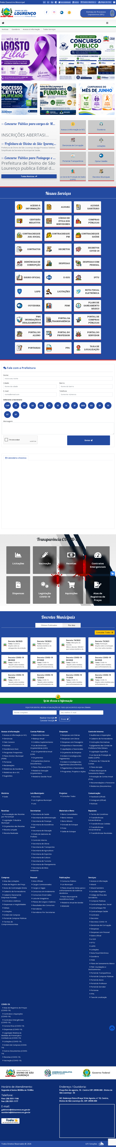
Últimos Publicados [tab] (49, 625)
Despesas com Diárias (70, 735)
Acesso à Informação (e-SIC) (15, 735)
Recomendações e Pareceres (102, 782)
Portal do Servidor (98, 987)
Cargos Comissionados (42, 884)
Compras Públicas (98, 901)
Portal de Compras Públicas (15, 918)
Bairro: (62, 383)
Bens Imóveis (67, 817)
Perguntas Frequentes (12, 752)
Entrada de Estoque (69, 824)
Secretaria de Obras (40, 843)
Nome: (6, 375)
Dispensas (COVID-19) (12, 1029)
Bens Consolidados (69, 814)
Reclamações (8, 765)
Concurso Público (68, 881)
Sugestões (7, 776)
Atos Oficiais (37, 881)
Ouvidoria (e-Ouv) (10, 749)
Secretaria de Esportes (42, 854)
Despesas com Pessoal (100, 932)
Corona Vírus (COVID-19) (13, 1026)
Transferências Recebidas (101, 833)
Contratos (94, 915)
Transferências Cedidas (100, 824)
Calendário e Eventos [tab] (16, 458)
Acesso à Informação (31, 29)
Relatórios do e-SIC (11, 772)
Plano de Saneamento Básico (102, 963)
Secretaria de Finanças (41, 821)
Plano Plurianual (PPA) (41, 767)
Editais (6, 908)
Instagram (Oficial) (98, 800)
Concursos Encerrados (41, 895)
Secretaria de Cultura (41, 857)
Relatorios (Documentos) (100, 786)
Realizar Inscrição (47, 718)
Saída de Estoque (68, 831)
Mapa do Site (105, 2)
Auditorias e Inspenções (100, 735)
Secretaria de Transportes (43, 847)
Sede (5, 796)
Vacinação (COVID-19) (12, 1060)
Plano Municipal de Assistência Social (68, 897)
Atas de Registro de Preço (14, 884)
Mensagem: (8, 421)
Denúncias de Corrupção (100, 925)
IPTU (92, 942)
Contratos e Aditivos (12, 901)
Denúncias (7, 738)
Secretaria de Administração (44, 817)
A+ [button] (44, 2)
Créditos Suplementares (42, 742)
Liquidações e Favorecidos (72, 749)
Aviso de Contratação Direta (15, 888)
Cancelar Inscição (47, 720)
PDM (92, 960)
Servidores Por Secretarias (43, 912)
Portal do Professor (98, 983)
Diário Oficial (95, 935)
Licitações (7, 911)
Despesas (94, 929)
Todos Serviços (49, 29)
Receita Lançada (10, 829)
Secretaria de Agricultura (42, 850)
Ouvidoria (16, 29)
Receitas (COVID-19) (11, 1057)
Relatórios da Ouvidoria (13, 769)
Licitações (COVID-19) (12, 1041)
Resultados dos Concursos (43, 905)
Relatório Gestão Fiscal (41, 776)
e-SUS (93, 939)
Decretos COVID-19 (98, 922)
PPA (92, 994)
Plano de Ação (96, 767)
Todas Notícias (28, 176)
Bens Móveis (66, 821)
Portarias (7, 762)
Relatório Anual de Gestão (72, 902)
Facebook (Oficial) (97, 796)
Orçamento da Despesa (71, 752)
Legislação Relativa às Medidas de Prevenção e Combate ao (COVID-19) (11, 1035)
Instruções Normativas (100, 742)
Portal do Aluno (97, 980)
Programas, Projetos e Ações (73, 771)
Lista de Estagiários (40, 898)
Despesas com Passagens (72, 742)
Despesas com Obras (70, 738)
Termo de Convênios (99, 814)
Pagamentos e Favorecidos (72, 768)
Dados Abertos (88, 2)
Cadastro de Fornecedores (101, 738)
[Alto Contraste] (55, 2)
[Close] (112, 451)
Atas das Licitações (11, 881)
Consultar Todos (103, 632)
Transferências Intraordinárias (95, 828)
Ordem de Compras (11, 915)
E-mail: (6, 391)
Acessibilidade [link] (65, 2)
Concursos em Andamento (43, 891)
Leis (34, 803)
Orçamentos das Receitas (14, 826)
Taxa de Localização (98, 997)
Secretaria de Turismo (41, 861)
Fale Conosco (9, 742)
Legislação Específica (99, 751)
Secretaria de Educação (42, 830)
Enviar (88, 440)
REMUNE (65, 906)
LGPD (92, 946)
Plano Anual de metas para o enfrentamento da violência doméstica (72, 890)
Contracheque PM (98, 908)
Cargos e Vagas (38, 888)
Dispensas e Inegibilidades (14, 904)
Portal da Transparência (100, 973)
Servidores (37, 909)
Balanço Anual (38, 738)
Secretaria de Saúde (40, 814)
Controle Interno (39, 840)
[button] (105, 2)
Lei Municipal (67, 884)
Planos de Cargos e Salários (44, 902)
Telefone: (63, 391)
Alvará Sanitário (97, 888)
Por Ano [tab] (71, 625)
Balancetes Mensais (40, 735)
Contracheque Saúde (99, 911)
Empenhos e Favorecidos (71, 745)
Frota (63, 828)
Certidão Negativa (98, 891)
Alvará (93, 884)
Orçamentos (37, 757)
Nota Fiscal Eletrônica (99, 953)
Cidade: (6, 383)
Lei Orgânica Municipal (41, 800)
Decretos (36, 796)
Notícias (5, 29)
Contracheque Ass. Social (100, 904)
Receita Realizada (10, 833)
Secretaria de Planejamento (44, 864)
